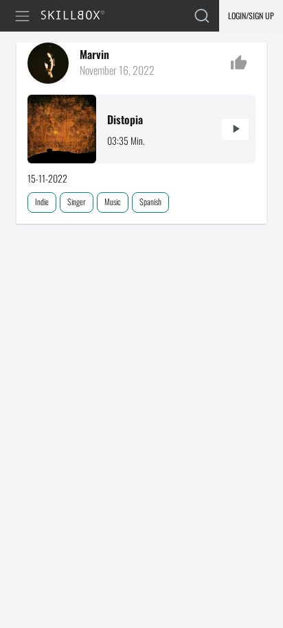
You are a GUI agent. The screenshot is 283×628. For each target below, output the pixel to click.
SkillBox (78, 16)
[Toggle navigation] (24, 16)
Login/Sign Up (251, 15)
